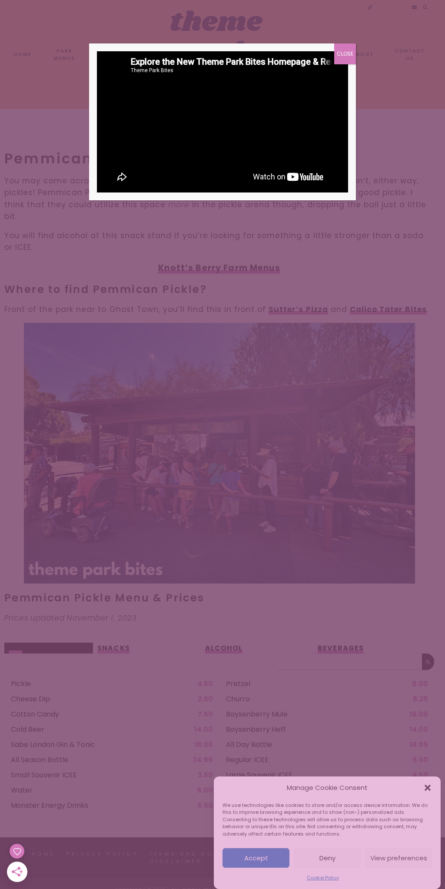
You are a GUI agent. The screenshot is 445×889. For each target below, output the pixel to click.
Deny (327, 857)
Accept (256, 857)
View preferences (398, 857)
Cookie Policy (323, 877)
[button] (427, 787)
